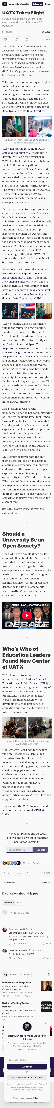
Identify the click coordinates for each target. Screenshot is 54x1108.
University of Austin (23, 992)
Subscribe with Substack (29, 1077)
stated (45, 421)
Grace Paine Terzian (18, 950)
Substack (12, 1102)
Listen (48, 32)
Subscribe (37, 4)
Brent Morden (16, 928)
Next (44, 882)
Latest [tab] (13, 974)
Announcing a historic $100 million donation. (19, 1012)
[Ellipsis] (50, 929)
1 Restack (36, 863)
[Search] (49, 974)
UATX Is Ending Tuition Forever (16, 1005)
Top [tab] (5, 974)
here (14, 513)
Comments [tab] (9, 902)
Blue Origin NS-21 (19, 352)
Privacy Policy (36, 1089)
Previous (11, 882)
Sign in (48, 4)
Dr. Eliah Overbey (33, 111)
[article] (27, 989)
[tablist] (14, 902)
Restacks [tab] (21, 902)
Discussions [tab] (24, 974)
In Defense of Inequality (16, 982)
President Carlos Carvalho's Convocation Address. (15, 987)
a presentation (17, 294)
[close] (45, 1023)
